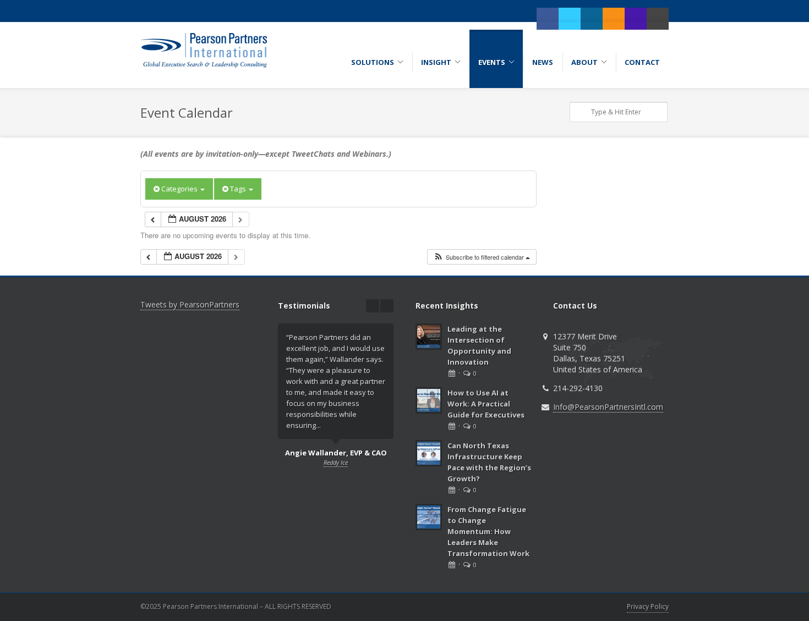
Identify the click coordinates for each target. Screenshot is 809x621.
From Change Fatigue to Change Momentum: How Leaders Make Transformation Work (488, 531)
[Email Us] (658, 19)
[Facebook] (548, 19)
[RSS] (614, 19)
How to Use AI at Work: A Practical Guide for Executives (485, 404)
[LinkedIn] (592, 19)
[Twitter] (570, 19)
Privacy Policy (648, 606)
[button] (481, 257)
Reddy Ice (336, 462)
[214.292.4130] (636, 19)
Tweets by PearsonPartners (189, 304)
